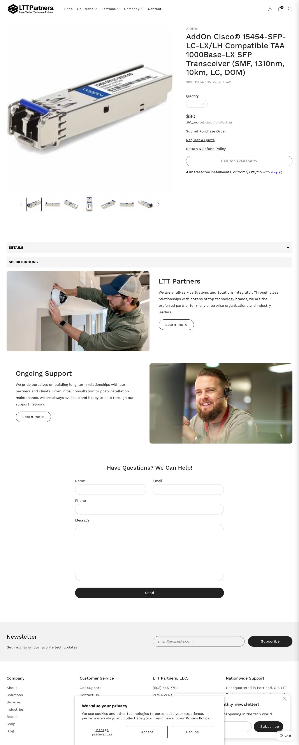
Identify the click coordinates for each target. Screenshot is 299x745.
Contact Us (89, 695)
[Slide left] (21, 204)
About (12, 688)
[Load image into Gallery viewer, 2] (52, 204)
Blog (10, 731)
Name (80, 481)
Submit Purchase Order (206, 131)
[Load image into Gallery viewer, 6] (126, 204)
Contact (155, 9)
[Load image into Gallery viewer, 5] (108, 204)
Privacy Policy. (198, 718)
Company (132, 9)
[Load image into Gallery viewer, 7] (145, 204)
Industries (15, 709)
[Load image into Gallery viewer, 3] (71, 204)
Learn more (176, 324)
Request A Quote (200, 140)
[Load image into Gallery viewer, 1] (34, 204)
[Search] (290, 9)
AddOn (192, 28)
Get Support (90, 688)
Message (82, 520)
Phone (80, 500)
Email (157, 481)
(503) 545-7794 (166, 688)
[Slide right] (158, 204)
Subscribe (270, 641)
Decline (192, 732)
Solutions (85, 9)
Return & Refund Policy (206, 149)
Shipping (192, 122)
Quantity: (192, 96)
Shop (68, 9)
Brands (12, 717)
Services (109, 9)
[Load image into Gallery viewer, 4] (89, 204)
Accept (147, 732)
